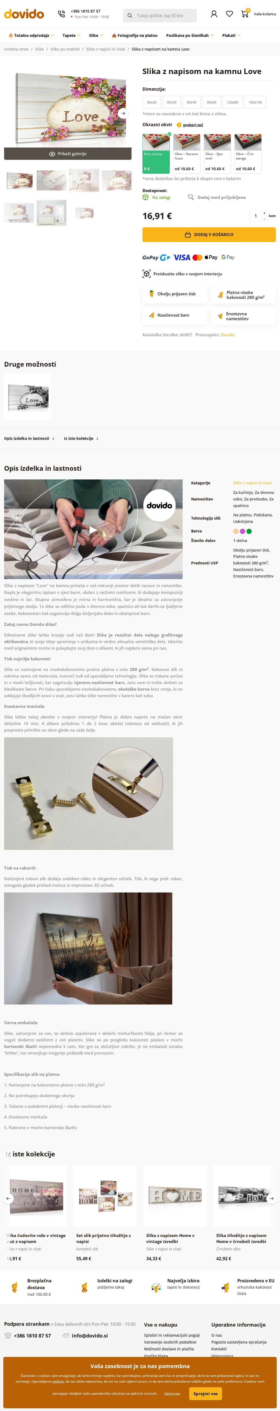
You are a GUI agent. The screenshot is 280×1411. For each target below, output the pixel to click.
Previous (8, 1198)
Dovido (228, 334)
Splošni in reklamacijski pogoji (172, 1335)
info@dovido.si (89, 1335)
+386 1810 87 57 (32, 1335)
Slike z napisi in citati (105, 49)
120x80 (232, 102)
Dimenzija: (154, 89)
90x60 (211, 102)
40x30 (171, 102)
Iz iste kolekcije (78, 438)
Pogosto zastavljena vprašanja (239, 1342)
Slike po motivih (65, 49)
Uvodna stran (16, 49)
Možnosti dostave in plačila (169, 1348)
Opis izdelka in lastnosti (26, 438)
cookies (58, 1381)
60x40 (191, 102)
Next (123, 113)
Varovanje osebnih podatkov (170, 1342)
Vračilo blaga (156, 1356)
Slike (39, 49)
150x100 (255, 102)
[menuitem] (31, 35)
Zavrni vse (172, 1393)
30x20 (151, 102)
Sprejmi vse (206, 1393)
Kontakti (219, 1348)
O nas (216, 1335)
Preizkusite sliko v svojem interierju (187, 273)
